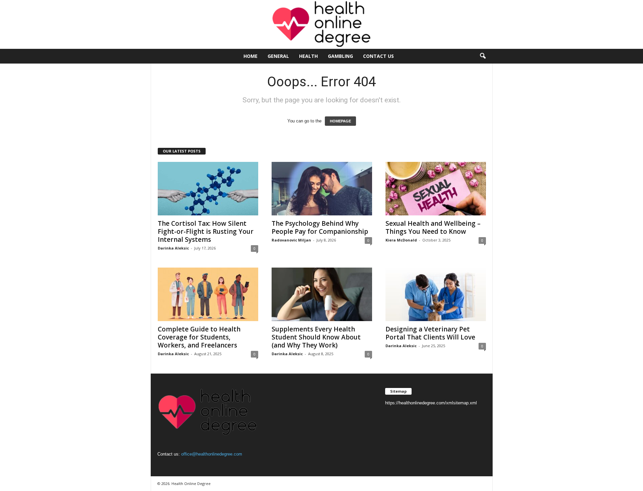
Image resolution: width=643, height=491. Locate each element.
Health (308, 56)
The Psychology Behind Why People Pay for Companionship (320, 227)
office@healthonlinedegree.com (211, 454)
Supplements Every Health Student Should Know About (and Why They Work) (316, 337)
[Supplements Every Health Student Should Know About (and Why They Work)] (322, 294)
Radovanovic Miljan (291, 239)
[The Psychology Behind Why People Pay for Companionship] (322, 188)
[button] (482, 56)
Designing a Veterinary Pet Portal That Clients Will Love (430, 333)
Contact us (378, 56)
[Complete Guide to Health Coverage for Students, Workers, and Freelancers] (208, 294)
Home (250, 56)
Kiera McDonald (401, 239)
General (278, 56)
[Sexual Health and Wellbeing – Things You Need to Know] (435, 188)
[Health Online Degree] (321, 24)
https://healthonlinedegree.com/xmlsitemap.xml (431, 402)
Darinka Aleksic (173, 248)
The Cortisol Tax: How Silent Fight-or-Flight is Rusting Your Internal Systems (206, 231)
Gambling (340, 56)
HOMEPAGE (340, 121)
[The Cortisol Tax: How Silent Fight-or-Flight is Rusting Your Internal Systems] (208, 188)
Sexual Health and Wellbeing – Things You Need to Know (433, 227)
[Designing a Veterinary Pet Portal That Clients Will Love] (435, 294)
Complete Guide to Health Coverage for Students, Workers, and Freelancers (199, 337)
